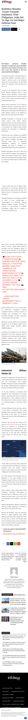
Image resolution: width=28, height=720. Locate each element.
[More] (19, 29)
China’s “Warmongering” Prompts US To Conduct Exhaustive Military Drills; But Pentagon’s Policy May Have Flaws (8, 557)
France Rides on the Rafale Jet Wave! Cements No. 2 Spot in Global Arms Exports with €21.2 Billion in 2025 (13, 644)
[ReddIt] (18, 543)
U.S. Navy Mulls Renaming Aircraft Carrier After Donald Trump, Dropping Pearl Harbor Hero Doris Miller (14, 657)
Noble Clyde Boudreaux (13, 424)
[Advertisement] (14, 47)
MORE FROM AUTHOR (19, 594)
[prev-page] (3, 628)
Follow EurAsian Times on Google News (14, 534)
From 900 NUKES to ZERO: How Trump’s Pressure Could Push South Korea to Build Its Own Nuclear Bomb (13, 663)
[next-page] (5, 628)
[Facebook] (8, 543)
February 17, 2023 (9, 303)
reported (17, 307)
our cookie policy (12, 716)
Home (3, 5)
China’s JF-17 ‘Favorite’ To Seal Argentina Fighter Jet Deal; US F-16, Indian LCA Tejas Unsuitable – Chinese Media (20, 557)
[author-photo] (14, 575)
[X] (11, 543)
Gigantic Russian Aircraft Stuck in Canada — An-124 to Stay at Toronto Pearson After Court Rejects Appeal (14, 637)
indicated (18, 104)
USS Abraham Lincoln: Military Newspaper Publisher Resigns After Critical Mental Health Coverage (17, 620)
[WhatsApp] (15, 543)
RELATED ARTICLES (7, 594)
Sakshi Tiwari (6, 25)
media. (5, 86)
